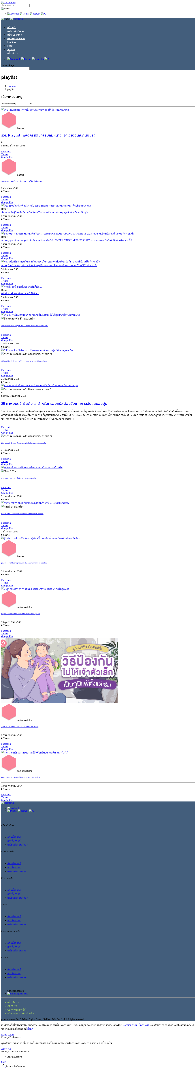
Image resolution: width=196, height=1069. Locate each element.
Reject (4, 1034)
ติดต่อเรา (12, 1006)
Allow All (6, 1048)
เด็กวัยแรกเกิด (14, 35)
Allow (11, 1034)
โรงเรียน (11, 42)
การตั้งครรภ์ (14, 841)
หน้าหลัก (11, 27)
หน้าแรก (12, 86)
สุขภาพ (11, 49)
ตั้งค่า (30, 1029)
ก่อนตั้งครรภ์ (14, 837)
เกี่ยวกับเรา (13, 53)
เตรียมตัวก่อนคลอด (17, 844)
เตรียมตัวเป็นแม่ (15, 31)
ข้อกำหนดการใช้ (16, 1009)
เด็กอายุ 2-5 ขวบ (16, 38)
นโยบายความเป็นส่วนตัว (20, 1013)
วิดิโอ (10, 46)
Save (3, 1062)
